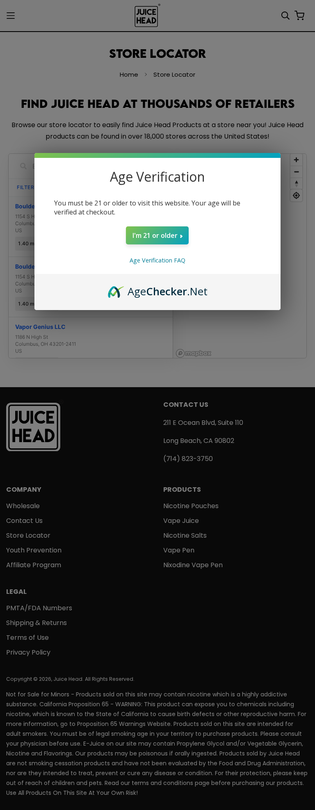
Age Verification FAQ (157, 260)
